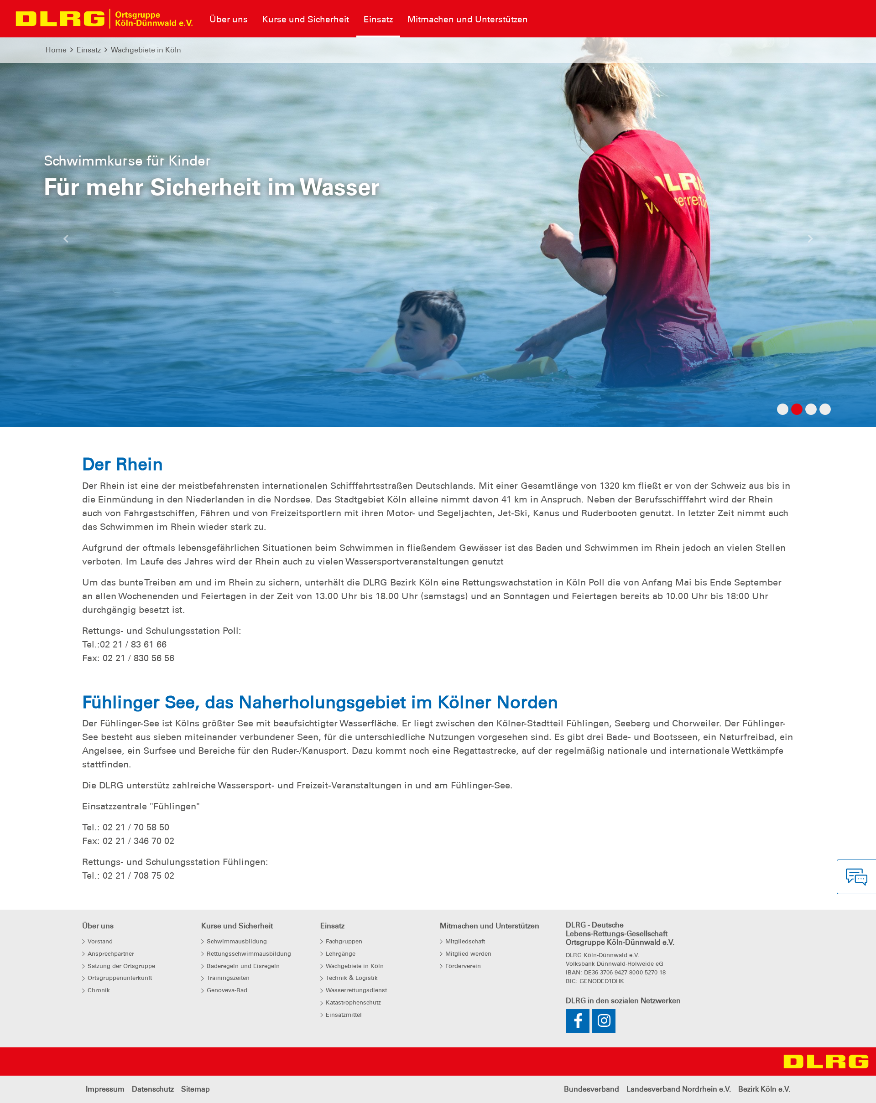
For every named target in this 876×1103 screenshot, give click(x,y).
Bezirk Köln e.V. (764, 1089)
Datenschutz (153, 1089)
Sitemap (195, 1089)
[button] (65, 241)
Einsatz (89, 50)
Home (56, 50)
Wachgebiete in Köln (146, 50)
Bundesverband (591, 1089)
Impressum (105, 1089)
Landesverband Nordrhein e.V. (678, 1089)
